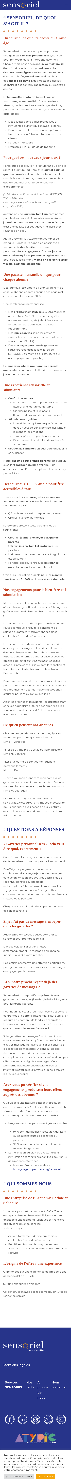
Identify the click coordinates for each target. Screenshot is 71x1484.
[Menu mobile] (66, 5)
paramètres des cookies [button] (19, 1476)
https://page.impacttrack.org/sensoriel (37, 1169)
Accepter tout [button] (45, 1476)
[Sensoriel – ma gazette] (21, 5)
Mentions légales (16, 1365)
